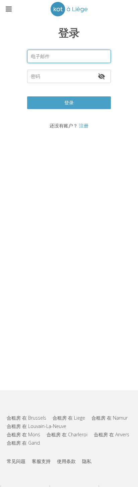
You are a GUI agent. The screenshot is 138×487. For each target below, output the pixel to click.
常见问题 (16, 461)
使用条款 (66, 461)
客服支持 (41, 461)
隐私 (86, 461)
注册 (83, 125)
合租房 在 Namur (109, 418)
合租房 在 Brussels (26, 418)
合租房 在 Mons (23, 434)
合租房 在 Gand (23, 443)
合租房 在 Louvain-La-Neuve (36, 426)
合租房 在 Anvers (111, 434)
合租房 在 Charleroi (67, 434)
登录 (69, 102)
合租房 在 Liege (69, 418)
